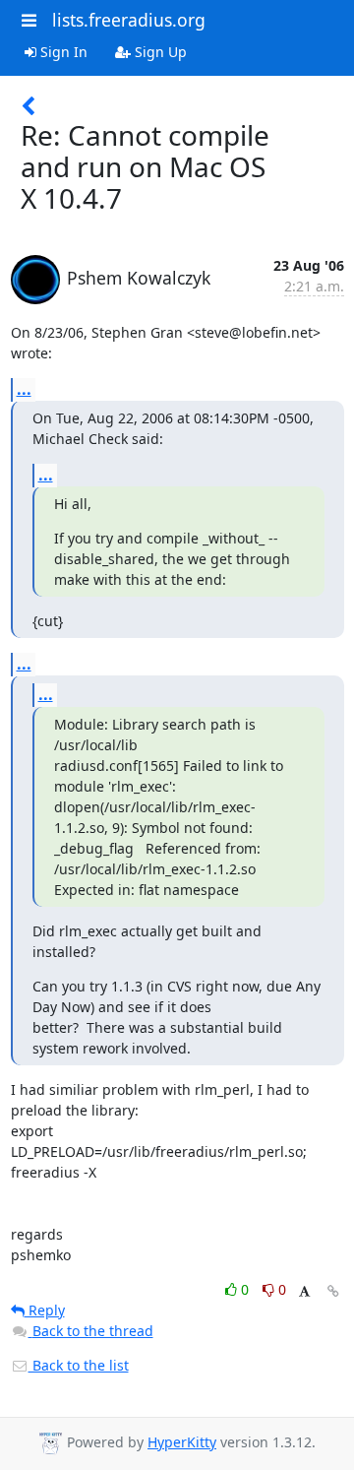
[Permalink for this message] (333, 1291)
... (24, 389)
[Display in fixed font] (304, 1292)
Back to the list (79, 1365)
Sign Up (159, 51)
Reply (45, 1310)
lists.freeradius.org (129, 20)
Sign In (62, 51)
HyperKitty (182, 1442)
